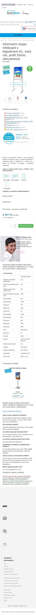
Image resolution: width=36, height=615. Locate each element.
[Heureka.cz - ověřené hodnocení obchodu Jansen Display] (18, 143)
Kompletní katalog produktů (11, 574)
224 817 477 (32, 22)
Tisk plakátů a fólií (8, 571)
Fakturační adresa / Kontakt (11, 583)
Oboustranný (6, 202)
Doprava (6, 566)
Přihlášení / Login (21, 4)
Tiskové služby (8, 592)
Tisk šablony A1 (10, 125)
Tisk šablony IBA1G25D (12, 115)
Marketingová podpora (9, 595)
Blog (5, 563)
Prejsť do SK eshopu (7, 4)
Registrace (30, 4)
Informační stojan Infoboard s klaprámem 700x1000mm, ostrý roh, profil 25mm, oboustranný (16, 479)
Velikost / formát (7, 196)
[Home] (1, 40)
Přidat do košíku (26, 226)
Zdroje (5, 600)
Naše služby (7, 590)
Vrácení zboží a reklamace (11, 580)
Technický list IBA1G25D (13, 113)
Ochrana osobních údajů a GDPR (12, 586)
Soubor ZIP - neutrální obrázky (14, 129)
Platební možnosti (8, 569)
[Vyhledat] (34, 24)
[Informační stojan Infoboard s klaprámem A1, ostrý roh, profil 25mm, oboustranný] (10, 99)
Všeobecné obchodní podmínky (12, 578)
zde (22, 436)
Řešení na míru (8, 597)
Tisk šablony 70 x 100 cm (13, 127)
